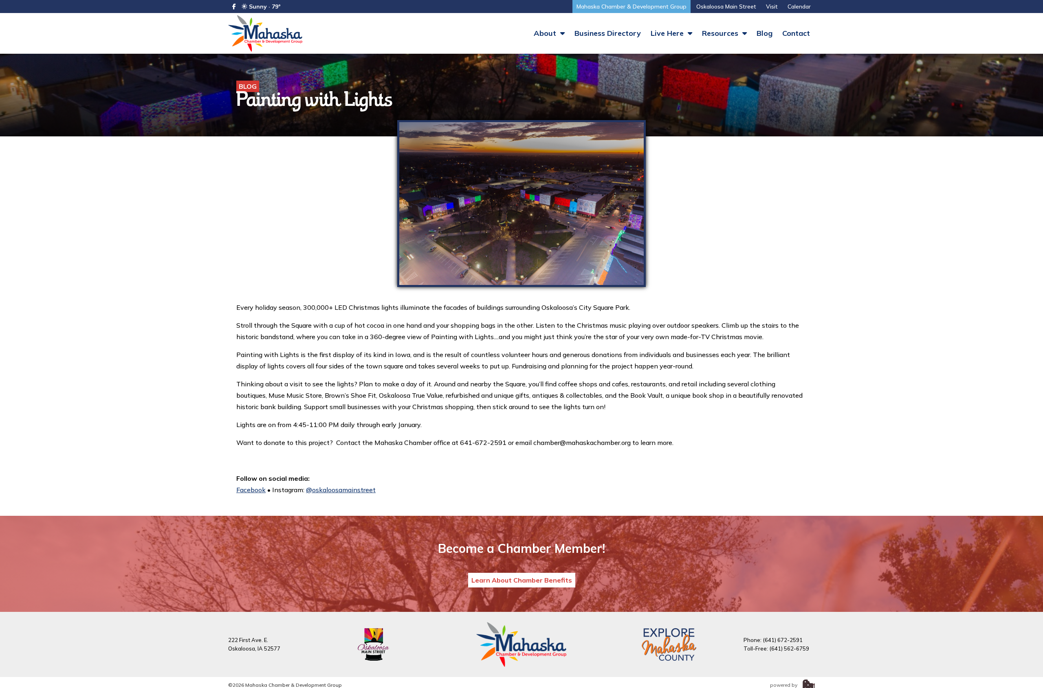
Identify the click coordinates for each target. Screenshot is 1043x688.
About (546, 33)
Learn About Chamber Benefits (521, 580)
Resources (721, 33)
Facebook (251, 490)
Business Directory (607, 33)
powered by (784, 685)
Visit (772, 6)
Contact (796, 33)
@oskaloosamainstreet (341, 490)
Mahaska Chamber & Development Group (632, 6)
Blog (764, 33)
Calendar (799, 6)
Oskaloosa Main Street (726, 6)
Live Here (668, 33)
